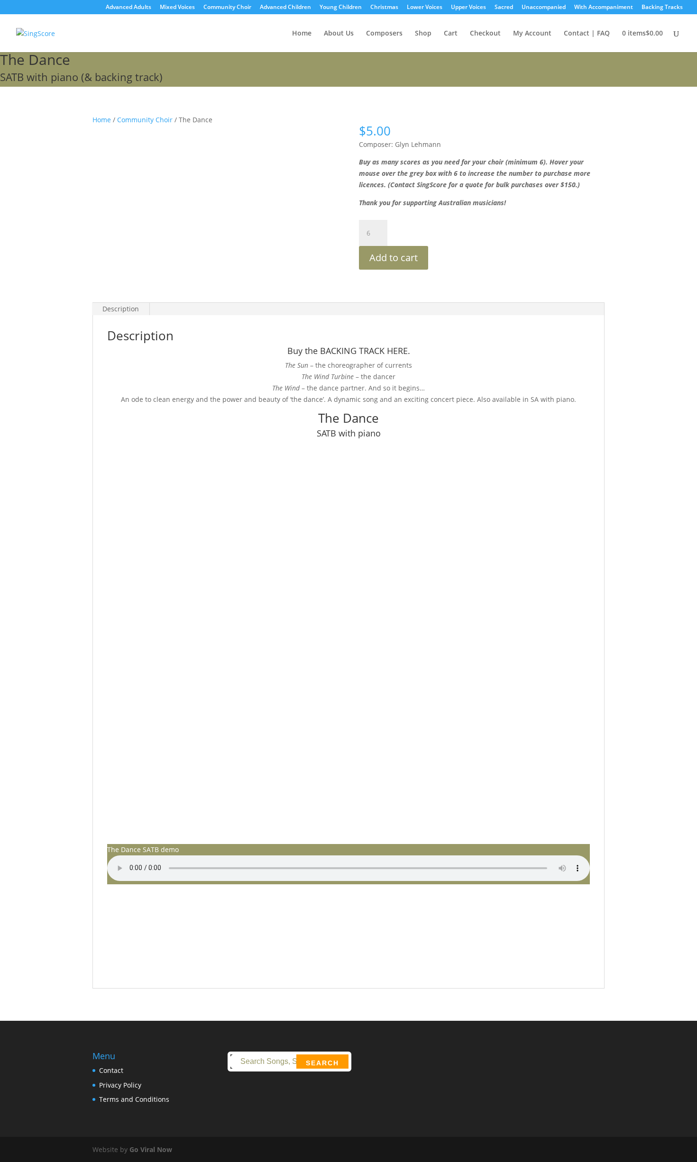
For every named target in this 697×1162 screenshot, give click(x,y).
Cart (451, 33)
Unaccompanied (544, 7)
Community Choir (227, 7)
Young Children (341, 7)
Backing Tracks (662, 7)
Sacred (504, 7)
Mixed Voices (177, 7)
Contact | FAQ (587, 33)
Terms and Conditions (134, 1099)
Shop (423, 33)
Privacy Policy (120, 1084)
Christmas (384, 7)
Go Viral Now (150, 1149)
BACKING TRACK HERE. (365, 350)
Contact (111, 1070)
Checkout (485, 33)
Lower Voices (424, 7)
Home (302, 33)
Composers (384, 33)
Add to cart (393, 257)
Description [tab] (120, 308)
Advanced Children (285, 7)
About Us (339, 33)
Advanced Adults (128, 7)
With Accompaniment (603, 7)
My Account (532, 33)
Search (322, 1063)
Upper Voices (468, 7)
